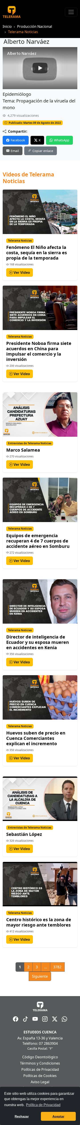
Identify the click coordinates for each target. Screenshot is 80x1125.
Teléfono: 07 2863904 (40, 1043)
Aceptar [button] (58, 1116)
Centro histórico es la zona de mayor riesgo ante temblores (38, 922)
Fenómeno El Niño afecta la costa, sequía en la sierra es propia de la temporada (36, 252)
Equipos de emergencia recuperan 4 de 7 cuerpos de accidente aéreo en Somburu (38, 540)
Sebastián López (24, 834)
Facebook (18, 140)
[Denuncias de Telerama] (64, 1019)
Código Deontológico (40, 1057)
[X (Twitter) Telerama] (54, 1019)
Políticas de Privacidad (40, 1069)
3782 (57, 967)
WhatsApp (61, 140)
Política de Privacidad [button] (43, 1105)
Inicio (7, 26)
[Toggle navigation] (71, 12)
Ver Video (21, 272)
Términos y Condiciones (40, 1063)
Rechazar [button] (22, 1116)
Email (15, 151)
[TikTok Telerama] (25, 1019)
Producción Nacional (34, 26)
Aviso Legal (40, 1081)
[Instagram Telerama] (45, 1019)
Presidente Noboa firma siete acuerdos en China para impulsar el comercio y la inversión (38, 351)
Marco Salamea (23, 450)
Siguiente (40, 976)
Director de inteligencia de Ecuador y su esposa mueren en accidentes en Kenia (37, 642)
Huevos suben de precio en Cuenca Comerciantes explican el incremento (35, 738)
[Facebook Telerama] (15, 1019)
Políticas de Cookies (40, 1075)
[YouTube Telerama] (35, 1019)
